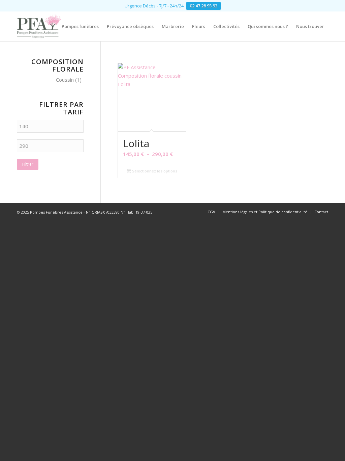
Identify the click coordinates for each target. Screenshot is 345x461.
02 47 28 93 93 (203, 6)
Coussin (65, 79)
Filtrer (27, 164)
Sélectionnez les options (154, 170)
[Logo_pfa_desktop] (39, 26)
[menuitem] (80, 26)
